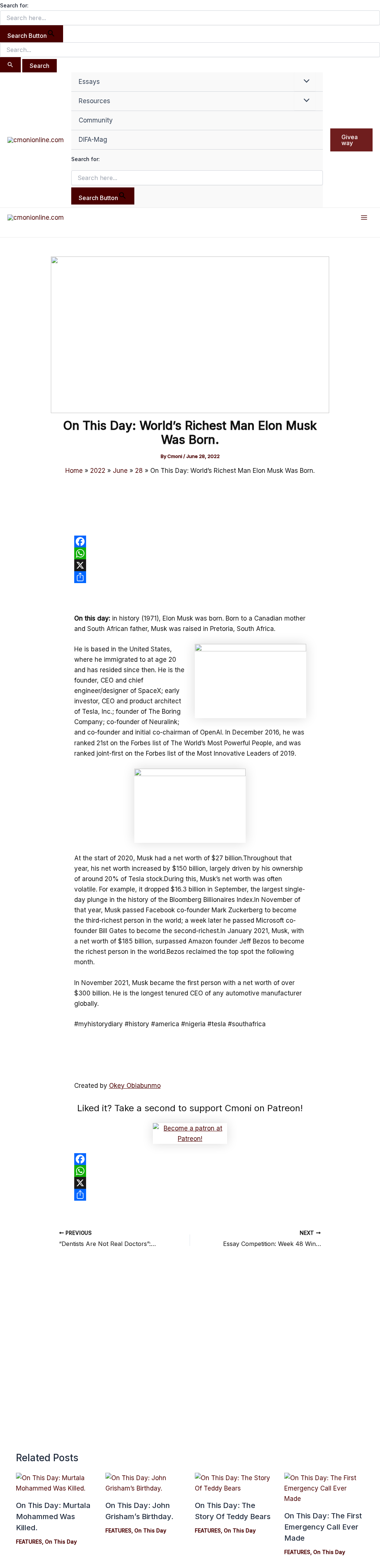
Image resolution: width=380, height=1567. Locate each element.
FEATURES (29, 1541)
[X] (190, 565)
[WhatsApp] (190, 553)
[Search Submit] (10, 64)
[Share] (190, 577)
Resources (94, 101)
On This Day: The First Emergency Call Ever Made (323, 1527)
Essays (89, 81)
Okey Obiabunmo (135, 1085)
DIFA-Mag (93, 139)
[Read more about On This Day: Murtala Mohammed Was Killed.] (56, 1482)
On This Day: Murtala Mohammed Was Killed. (53, 1516)
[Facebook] (190, 541)
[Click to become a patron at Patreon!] (190, 1132)
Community (96, 120)
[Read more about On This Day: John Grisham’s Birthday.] (145, 1482)
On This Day (61, 1541)
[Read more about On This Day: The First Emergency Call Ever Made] (324, 1488)
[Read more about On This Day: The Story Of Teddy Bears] (235, 1482)
